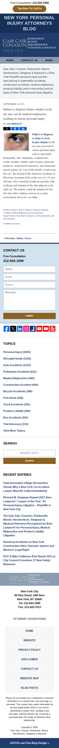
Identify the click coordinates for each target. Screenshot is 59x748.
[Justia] (33, 329)
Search (29, 461)
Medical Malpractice (20, 212)
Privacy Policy (29, 649)
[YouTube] (39, 329)
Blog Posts (29, 687)
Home (10, 60)
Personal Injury (37, 212)
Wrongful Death (17, 358)
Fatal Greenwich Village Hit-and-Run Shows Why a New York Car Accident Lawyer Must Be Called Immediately (26, 487)
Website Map (29, 678)
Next (28, 238)
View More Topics (14, 430)
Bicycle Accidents (17, 391)
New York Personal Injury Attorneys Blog (29, 45)
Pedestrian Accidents (19, 371)
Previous (9, 238)
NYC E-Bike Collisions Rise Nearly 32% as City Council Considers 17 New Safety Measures (29, 560)
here (35, 197)
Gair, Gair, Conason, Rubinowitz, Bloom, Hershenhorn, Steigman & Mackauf (29, 732)
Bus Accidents (15, 417)
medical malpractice (43, 215)
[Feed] (26, 329)
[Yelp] (52, 329)
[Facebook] (6, 329)
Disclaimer (29, 659)
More (49, 60)
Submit (29, 316)
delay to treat (15, 215)
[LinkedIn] (19, 329)
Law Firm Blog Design (28, 743)
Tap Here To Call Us (29, 8)
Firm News (13, 398)
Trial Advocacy (15, 424)
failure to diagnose (28, 215)
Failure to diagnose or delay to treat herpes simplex (42, 138)
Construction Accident (20, 384)
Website (29, 640)
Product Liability (16, 411)
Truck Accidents (16, 404)
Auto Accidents (17, 365)
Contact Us (29, 60)
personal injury (9, 218)
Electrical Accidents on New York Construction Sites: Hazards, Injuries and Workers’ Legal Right (28, 546)
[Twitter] (13, 329)
